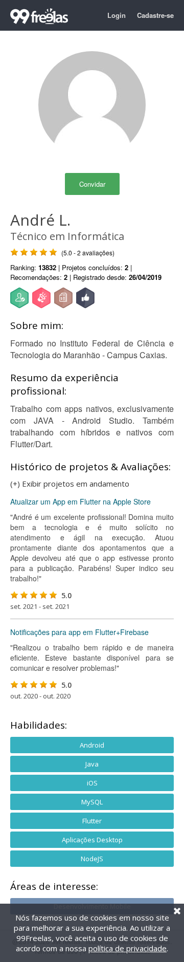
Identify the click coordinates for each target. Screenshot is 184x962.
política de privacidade (127, 948)
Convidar (92, 184)
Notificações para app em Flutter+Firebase (79, 632)
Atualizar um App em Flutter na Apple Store (80, 501)
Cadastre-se (155, 15)
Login (116, 15)
